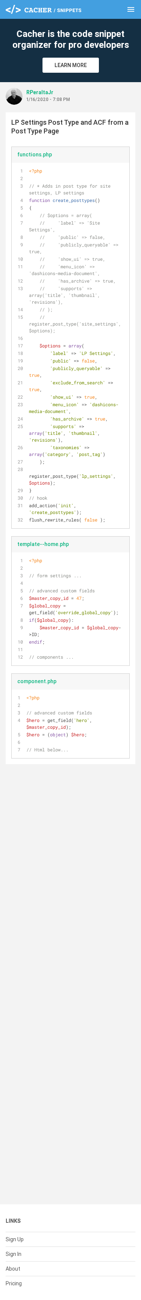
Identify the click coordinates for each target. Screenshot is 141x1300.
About (13, 1268)
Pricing (14, 1283)
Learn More (71, 65)
